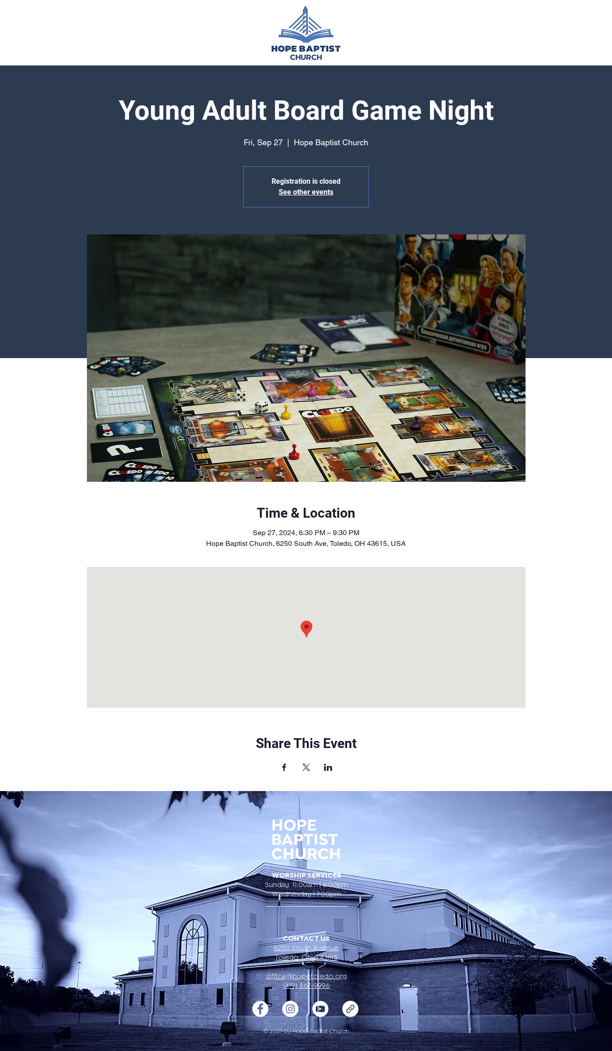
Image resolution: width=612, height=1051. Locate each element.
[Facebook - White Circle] (260, 1009)
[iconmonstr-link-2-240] (350, 1009)
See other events (306, 192)
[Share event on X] (306, 767)
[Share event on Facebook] (284, 767)
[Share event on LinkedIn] (328, 767)
